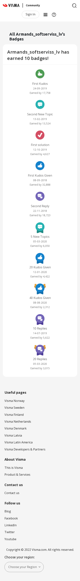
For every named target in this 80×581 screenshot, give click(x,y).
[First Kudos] (40, 74)
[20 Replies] (40, 350)
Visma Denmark (15, 428)
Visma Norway (14, 401)
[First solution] (40, 135)
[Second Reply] (40, 197)
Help (54, 14)
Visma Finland (14, 415)
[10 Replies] (40, 319)
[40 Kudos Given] (40, 288)
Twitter (9, 532)
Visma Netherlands (17, 421)
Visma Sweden (14, 408)
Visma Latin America (18, 442)
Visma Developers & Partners (24, 449)
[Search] (74, 5)
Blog (7, 511)
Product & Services (17, 475)
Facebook (11, 518)
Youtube (10, 539)
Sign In (30, 14)
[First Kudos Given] (40, 166)
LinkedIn (10, 525)
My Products (45, 14)
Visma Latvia (13, 435)
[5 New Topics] (40, 227)
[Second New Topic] (40, 105)
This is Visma (13, 468)
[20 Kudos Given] (40, 258)
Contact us (11, 493)
